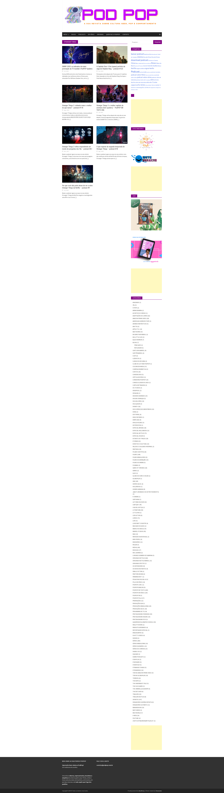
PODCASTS (81, 34)
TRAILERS (136, 694)
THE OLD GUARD (138, 686)
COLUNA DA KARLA (138, 366)
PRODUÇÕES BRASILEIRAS (141, 606)
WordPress (142, 791)
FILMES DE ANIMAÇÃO (139, 460)
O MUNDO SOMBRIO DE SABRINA (142, 555)
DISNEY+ (135, 406)
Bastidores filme (148, 54)
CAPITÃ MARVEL (137, 353)
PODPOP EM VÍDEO (138, 593)
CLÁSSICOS (136, 358)
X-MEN (136, 89)
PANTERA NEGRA (138, 574)
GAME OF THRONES (138, 468)
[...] (88, 78)
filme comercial (139, 63)
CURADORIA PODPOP (139, 380)
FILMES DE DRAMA (138, 462)
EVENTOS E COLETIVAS (139, 444)
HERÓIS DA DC (137, 484)
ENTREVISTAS (137, 425)
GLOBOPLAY (136, 478)
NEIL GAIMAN (137, 553)
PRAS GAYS (137, 345)
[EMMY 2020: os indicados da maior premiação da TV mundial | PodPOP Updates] (77, 54)
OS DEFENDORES (138, 566)
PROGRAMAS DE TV (138, 611)
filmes (153, 63)
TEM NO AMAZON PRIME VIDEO (142, 673)
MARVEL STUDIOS (138, 531)
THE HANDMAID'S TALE (140, 683)
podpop (148, 80)
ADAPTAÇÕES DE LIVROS (140, 316)
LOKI (134, 521)
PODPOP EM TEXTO (139, 590)
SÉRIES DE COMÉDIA (139, 649)
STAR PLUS (136, 659)
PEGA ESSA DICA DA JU (139, 579)
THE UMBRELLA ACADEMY (140, 689)
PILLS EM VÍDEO (137, 582)
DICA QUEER (136, 404)
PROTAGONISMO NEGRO (140, 617)
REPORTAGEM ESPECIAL (140, 630)
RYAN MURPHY (137, 633)
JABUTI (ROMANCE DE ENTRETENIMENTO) (146, 492)
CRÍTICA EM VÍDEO (138, 377)
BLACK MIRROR (137, 340)
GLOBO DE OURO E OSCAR (140, 476)
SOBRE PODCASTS (138, 657)
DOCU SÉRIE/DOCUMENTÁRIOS (142, 409)
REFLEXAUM (138, 348)
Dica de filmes (155, 57)
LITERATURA (136, 510)
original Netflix (149, 68)
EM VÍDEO (91, 34)
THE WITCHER (137, 691)
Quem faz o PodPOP (113, 34)
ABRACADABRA (137, 310)
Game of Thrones (139, 66)
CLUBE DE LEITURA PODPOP (141, 364)
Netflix (133, 68)
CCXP (134, 356)
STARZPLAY (136, 665)
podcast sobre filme (138, 75)
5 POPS (135, 308)
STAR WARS (136, 662)
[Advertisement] (146, 111)
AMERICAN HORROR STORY (141, 321)
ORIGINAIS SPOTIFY (139, 563)
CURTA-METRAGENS (139, 385)
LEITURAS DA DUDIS (139, 502)
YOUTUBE (136, 718)
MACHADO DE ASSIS (138, 526)
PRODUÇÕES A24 (138, 603)
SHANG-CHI (136, 651)
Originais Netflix (140, 68)
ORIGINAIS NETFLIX (139, 558)
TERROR (135, 678)
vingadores (152, 87)
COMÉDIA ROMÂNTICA (139, 369)
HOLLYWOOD (136, 486)
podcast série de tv (141, 80)
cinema (140, 57)
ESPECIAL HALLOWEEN (140, 430)
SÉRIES (135, 641)
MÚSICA (135, 547)
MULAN (135, 545)
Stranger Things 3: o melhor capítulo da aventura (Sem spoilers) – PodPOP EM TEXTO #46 (110, 107)
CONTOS (135, 372)
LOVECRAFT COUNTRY (139, 523)
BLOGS (73, 34)
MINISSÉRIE (136, 542)
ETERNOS (136, 441)
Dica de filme (147, 57)
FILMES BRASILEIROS (139, 457)
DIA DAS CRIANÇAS (138, 398)
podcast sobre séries (144, 77)
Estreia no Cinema (153, 60)
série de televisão (140, 82)
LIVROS (135, 518)
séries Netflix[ (148, 85)
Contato (125, 34)
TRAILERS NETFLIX (138, 697)
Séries (142, 85)
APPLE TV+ (136, 329)
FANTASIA (136, 449)
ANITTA (135, 326)
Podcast (135, 71)
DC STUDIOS (136, 388)
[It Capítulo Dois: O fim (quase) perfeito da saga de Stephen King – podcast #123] (112, 54)
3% (134, 305)
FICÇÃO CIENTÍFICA (138, 452)
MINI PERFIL (136, 539)
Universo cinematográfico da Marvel (140, 87)
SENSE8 (135, 638)
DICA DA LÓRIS (137, 401)
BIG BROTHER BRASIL (139, 334)
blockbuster (154, 54)
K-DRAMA (135, 497)
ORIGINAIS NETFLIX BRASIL (141, 561)
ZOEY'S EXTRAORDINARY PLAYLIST (143, 721)
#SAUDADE (136, 302)
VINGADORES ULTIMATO (140, 705)
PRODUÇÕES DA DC (138, 609)
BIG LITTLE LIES (137, 337)
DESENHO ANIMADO (139, 396)
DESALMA (135, 393)
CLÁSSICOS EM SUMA (139, 361)
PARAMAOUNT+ (137, 577)
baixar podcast (137, 54)
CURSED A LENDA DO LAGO (141, 382)
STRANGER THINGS (138, 667)
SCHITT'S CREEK (138, 635)
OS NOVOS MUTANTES (139, 569)
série (152, 80)
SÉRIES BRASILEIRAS (139, 643)
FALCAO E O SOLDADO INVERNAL (142, 446)
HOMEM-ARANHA (138, 489)
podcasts (149, 72)
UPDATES (135, 699)
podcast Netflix (143, 72)
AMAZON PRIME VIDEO (139, 318)
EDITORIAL (136, 414)
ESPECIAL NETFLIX (138, 433)
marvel (145, 66)
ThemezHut (159, 791)
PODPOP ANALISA (138, 587)
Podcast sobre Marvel (150, 75)
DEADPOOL (136, 390)
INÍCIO (65, 34)
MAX (134, 534)
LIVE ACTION (136, 515)
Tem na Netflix (155, 85)
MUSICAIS (135, 550)
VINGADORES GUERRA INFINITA (142, 702)
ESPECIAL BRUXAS (138, 428)
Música (159, 66)
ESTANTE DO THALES (139, 438)
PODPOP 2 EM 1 (137, 585)
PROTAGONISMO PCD (139, 619)
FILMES (135, 454)
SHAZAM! (135, 654)
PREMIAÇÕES (137, 601)
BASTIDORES (137, 332)
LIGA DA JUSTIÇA (138, 507)
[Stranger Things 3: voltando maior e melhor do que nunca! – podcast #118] (77, 93)
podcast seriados (155, 72)
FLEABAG (135, 465)
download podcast (139, 60)
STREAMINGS (137, 670)
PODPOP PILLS (137, 598)
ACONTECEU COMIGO (139, 313)
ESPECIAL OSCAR (138, 436)
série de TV (150, 82)
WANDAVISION (137, 707)
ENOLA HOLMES (137, 422)
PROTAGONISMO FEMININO (141, 614)
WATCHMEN (136, 710)
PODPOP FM (136, 595)
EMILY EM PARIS (137, 417)
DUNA (134, 412)
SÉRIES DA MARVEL (138, 646)
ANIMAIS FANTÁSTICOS (139, 324)
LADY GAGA (136, 499)
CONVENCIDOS (137, 374)
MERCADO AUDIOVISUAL (140, 537)
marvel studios (152, 66)
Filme (133, 63)
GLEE (134, 473)
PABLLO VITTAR (137, 571)
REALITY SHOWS (137, 625)
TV (160, 85)
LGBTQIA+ (136, 505)
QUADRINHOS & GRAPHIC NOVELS (143, 622)
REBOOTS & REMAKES (139, 627)
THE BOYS (136, 681)
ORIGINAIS (100, 34)
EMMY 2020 (136, 420)
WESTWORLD (137, 713)
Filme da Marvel (147, 63)
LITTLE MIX (136, 513)
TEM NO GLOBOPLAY (139, 675)
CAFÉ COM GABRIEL (138, 350)
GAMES (135, 470)
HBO (134, 481)
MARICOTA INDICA (138, 529)
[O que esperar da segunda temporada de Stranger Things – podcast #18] (112, 135)
